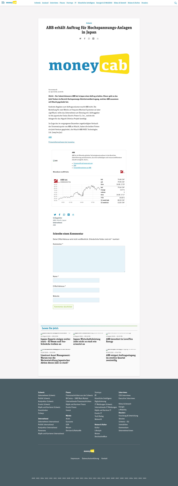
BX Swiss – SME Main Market (77, 399)
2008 (112, 478)
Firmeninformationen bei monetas (61, 142)
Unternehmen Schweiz (46, 396)
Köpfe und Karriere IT (103, 410)
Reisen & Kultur (134, 3)
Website (56, 296)
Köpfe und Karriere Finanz (76, 404)
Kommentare (123, 428)
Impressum (75, 459)
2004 (131, 478)
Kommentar (58, 244)
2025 (37, 478)
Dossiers (145, 3)
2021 (55, 478)
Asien (68, 419)
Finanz (62, 3)
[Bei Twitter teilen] (80, 38)
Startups (70, 3)
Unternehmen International (48, 422)
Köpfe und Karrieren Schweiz (49, 407)
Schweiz (37, 3)
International (43, 419)
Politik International (46, 425)
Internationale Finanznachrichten (78, 401)
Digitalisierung (100, 401)
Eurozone (69, 422)
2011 (99, 478)
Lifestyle (98, 431)
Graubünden (43, 410)
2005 (126, 478)
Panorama (42, 431)
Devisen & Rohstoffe (73, 431)
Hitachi (59, 220)
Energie (121, 407)
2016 (77, 478)
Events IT (98, 413)
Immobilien (123, 425)
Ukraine (122, 419)
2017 (72, 478)
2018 (68, 478)
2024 (42, 478)
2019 (64, 478)
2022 (50, 478)
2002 (140, 478)
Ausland (45, 3)
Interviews (54, 3)
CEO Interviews (125, 396)
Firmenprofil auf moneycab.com (83, 163)
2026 (33, 478)
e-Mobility (123, 410)
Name (56, 277)
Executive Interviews (127, 399)
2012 (94, 478)
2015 (81, 478)
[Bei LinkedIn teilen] (93, 38)
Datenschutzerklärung (90, 459)
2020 (59, 478)
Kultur (97, 428)
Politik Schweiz (44, 399)
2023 (46, 478)
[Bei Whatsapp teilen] (89, 38)
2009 (108, 478)
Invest (68, 410)
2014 (86, 478)
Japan (64, 220)
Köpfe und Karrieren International (51, 434)
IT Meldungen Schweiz (103, 404)
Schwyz (41, 413)
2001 (144, 478)
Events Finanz (71, 407)
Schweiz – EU (124, 422)
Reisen (97, 434)
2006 (122, 478)
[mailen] (97, 38)
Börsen (68, 428)
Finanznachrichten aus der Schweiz (79, 396)
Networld (98, 419)
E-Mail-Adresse (59, 286)
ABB (50, 137)
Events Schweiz (44, 404)
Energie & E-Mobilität (104, 3)
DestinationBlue (101, 437)
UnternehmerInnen (126, 431)
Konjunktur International (47, 428)
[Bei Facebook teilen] (84, 38)
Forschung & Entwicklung (128, 416)
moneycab (54, 90)
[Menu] (3, 3)
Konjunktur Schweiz (45, 401)
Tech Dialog (99, 416)
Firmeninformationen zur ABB (82, 168)
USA (67, 425)
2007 (117, 478)
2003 (135, 478)
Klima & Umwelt (120, 3)
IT (75, 3)
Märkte (68, 416)
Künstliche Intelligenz (86, 3)
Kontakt (104, 459)
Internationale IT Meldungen (106, 407)
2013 (90, 478)
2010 (103, 478)
